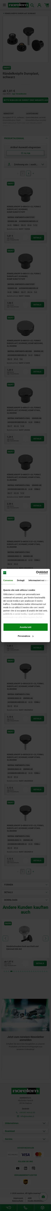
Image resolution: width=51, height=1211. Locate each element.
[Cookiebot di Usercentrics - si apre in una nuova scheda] (36, 573)
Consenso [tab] (8, 580)
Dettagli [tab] (20, 580)
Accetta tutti (25, 627)
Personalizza (24, 636)
